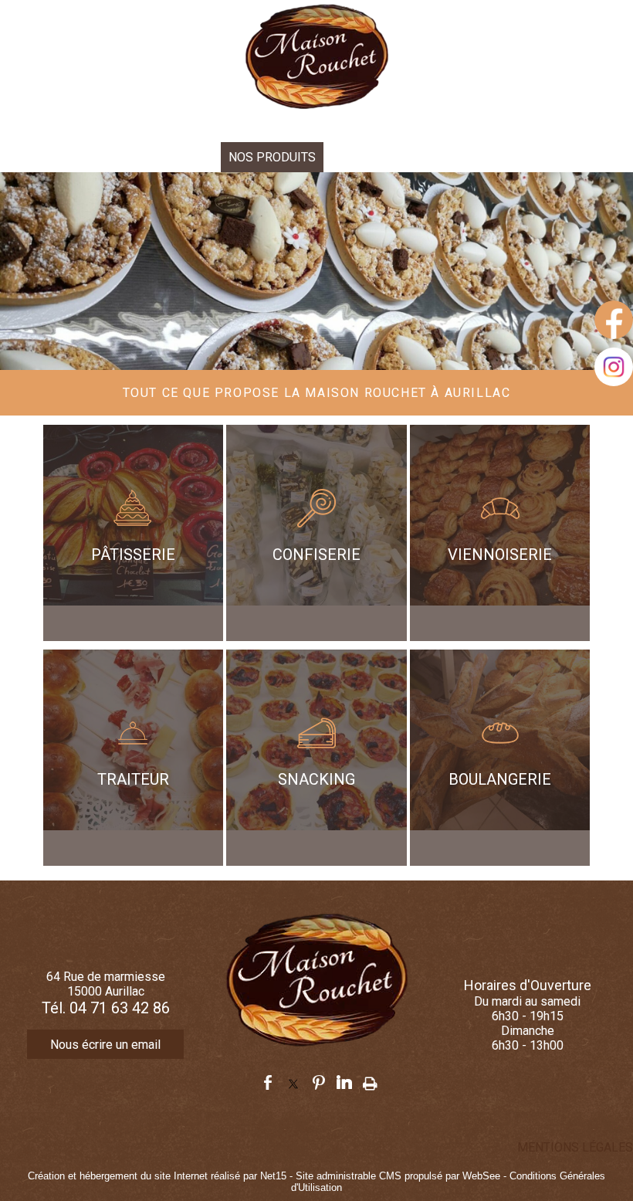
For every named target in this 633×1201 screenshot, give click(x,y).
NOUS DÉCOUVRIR (162, 157)
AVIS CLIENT (366, 157)
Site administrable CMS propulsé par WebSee (398, 1176)
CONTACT (443, 157)
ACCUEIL (71, 157)
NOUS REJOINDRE (536, 157)
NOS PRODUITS (272, 157)
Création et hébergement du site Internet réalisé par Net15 (157, 1176)
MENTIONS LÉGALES (575, 1147)
